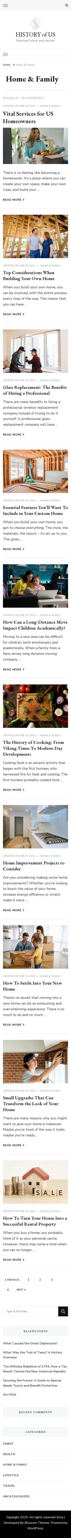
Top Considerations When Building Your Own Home (28, 275)
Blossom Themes (36, 1523)
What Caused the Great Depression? (30, 1343)
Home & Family (50, 106)
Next (20, 1289)
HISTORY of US (35, 34)
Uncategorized (16, 1496)
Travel (9, 1486)
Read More (12, 200)
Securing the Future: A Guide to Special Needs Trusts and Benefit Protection (32, 1383)
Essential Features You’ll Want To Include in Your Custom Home (35, 510)
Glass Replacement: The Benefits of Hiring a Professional (35, 390)
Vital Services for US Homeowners (28, 117)
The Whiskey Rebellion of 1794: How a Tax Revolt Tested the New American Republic (35, 1369)
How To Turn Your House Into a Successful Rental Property (35, 1221)
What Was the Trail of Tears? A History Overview (32, 1355)
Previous (13, 1279)
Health (9, 1454)
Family (8, 1444)
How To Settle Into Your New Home (32, 986)
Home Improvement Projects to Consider (33, 866)
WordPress (35, 1528)
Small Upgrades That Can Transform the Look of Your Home (30, 1103)
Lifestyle (11, 1475)
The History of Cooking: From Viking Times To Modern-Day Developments (33, 748)
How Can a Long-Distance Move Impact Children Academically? (35, 625)
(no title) (9, 1394)
